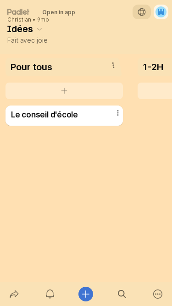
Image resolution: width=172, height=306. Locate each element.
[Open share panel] (14, 294)
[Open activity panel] (50, 294)
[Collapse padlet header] (39, 29)
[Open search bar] (122, 294)
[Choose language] (142, 12)
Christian (19, 20)
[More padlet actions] (157, 294)
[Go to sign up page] (161, 12)
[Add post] (85, 294)
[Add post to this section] (64, 91)
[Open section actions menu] (113, 65)
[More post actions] (112, 116)
